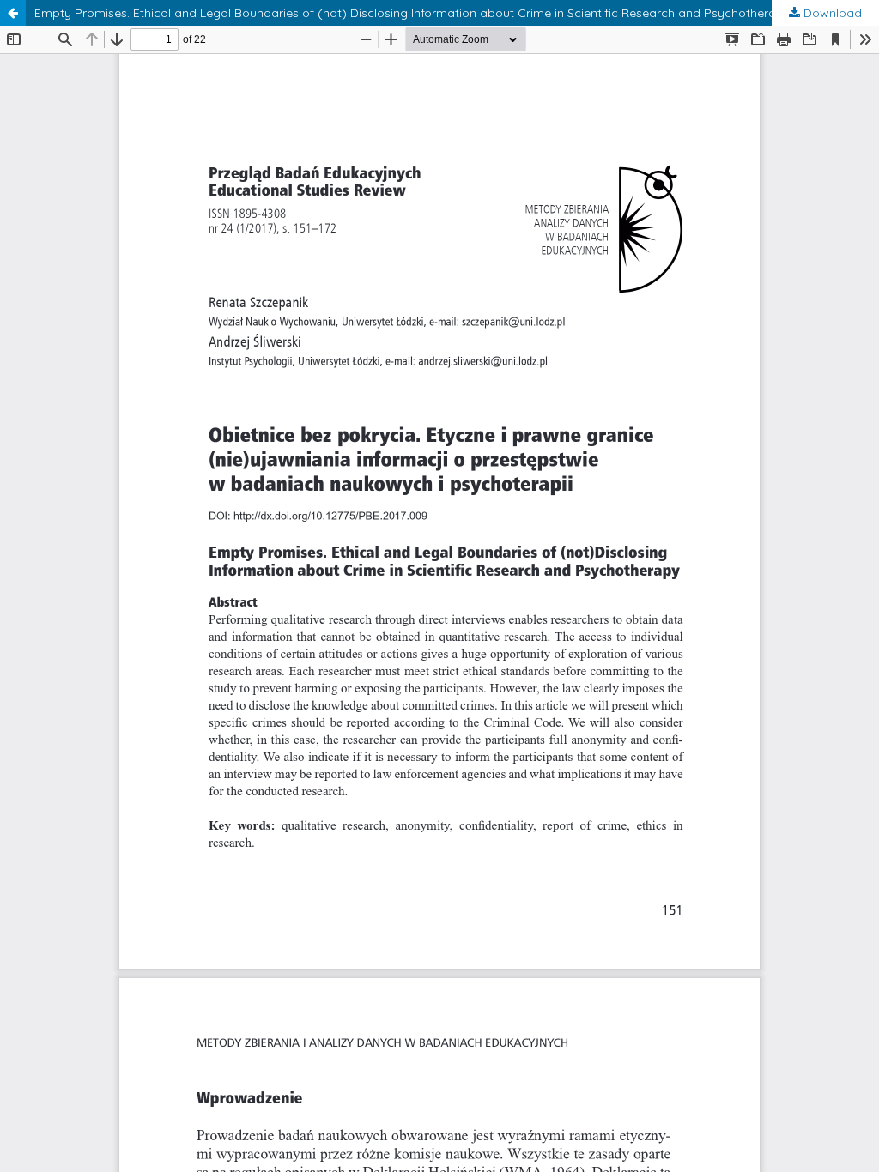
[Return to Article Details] (13, 13)
